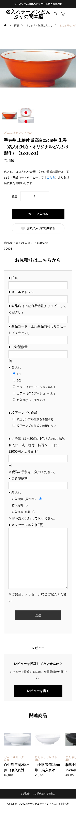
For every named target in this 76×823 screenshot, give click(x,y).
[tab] (38, 648)
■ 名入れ (15, 367)
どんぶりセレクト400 (18, 132)
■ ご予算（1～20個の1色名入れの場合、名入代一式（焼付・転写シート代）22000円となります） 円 (38, 452)
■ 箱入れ (15, 492)
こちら (51, 177)
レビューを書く (38, 691)
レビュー (38, 648)
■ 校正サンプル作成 (23, 412)
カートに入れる (38, 214)
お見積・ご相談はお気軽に (38, 793)
